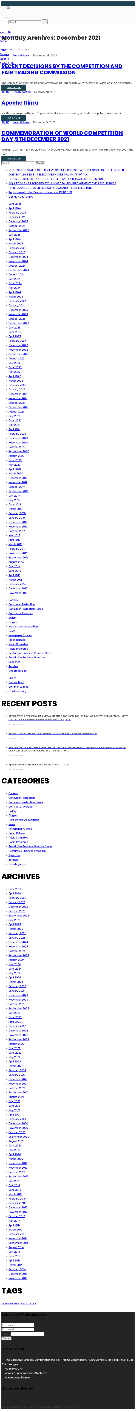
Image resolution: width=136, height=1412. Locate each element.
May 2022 (14, 371)
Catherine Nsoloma (10, 1303)
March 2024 (15, 296)
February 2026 (17, 212)
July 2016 (14, 566)
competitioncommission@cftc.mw (26, 1373)
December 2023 (18, 310)
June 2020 (15, 460)
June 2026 (15, 203)
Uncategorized (22, 92)
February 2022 (17, 385)
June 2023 (15, 332)
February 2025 (17, 248)
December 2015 (17, 588)
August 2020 (16, 455)
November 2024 (18, 261)
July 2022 (14, 363)
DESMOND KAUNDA (20, 196)
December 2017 (17, 522)
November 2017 (17, 526)
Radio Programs (18, 648)
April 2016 (14, 575)
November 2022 (18, 349)
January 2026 (16, 217)
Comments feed (18, 686)
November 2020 (18, 442)
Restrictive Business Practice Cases (30, 653)
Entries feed (16, 682)
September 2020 (18, 451)
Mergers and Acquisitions (23, 626)
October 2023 (17, 318)
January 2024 (16, 305)
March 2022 (15, 380)
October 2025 (17, 225)
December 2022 (18, 345)
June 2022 (15, 367)
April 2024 (14, 292)
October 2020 (17, 447)
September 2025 (18, 230)
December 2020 (18, 438)
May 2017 (14, 535)
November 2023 (18, 314)
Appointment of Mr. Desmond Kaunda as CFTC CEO (40, 192)
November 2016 (17, 553)
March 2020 (15, 473)
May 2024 (14, 287)
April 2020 (14, 469)
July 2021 (14, 416)
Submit (6, 1338)
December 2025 (18, 221)
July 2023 (14, 327)
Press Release (21, 122)
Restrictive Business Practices (27, 657)
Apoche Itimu (19, 102)
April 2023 (14, 336)
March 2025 (15, 243)
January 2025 (16, 252)
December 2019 (17, 478)
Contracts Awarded (20, 613)
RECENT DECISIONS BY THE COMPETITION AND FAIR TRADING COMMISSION (61, 69)
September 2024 (18, 270)
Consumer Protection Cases (25, 608)
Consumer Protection (21, 604)
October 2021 (16, 402)
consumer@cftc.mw (17, 1377)
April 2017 (14, 539)
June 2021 (14, 420)
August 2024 (16, 274)
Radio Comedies (18, 644)
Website (6, 1333)
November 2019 (17, 482)
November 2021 (17, 398)
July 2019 (14, 495)
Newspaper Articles (20, 635)
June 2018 (14, 504)
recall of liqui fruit (28, 1303)
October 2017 (16, 531)
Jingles (12, 622)
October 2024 (17, 265)
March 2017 (15, 544)
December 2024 (18, 256)
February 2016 (17, 584)
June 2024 (15, 283)
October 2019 (16, 486)
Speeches (14, 662)
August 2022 (16, 358)
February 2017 (17, 548)
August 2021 (16, 411)
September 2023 (18, 323)
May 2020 (14, 464)
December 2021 (17, 394)
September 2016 (18, 557)
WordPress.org (17, 691)
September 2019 (18, 491)
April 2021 (14, 429)
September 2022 (18, 354)
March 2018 (15, 509)
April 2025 (14, 239)
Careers (13, 600)
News (11, 631)
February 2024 (17, 301)
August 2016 (16, 562)
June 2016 (14, 570)
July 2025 (14, 234)
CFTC (5, 92)
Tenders (13, 666)
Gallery (12, 617)
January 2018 (16, 517)
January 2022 (16, 389)
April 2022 (14, 376)
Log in (12, 677)
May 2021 (14, 425)
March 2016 (15, 579)
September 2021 (18, 407)
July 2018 (14, 500)
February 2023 (17, 340)
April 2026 (14, 208)
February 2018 (17, 513)
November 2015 (17, 593)
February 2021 (17, 433)
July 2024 (14, 279)
